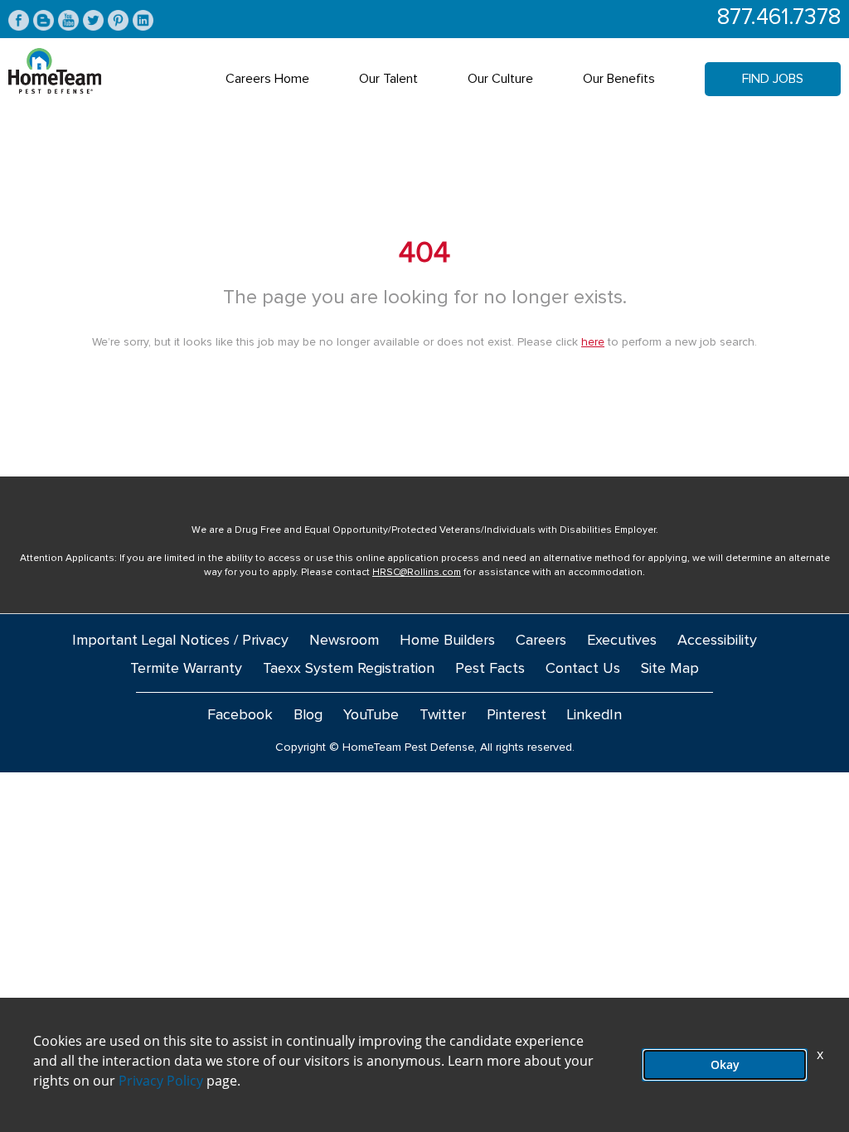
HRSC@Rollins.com (416, 573)
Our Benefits (619, 78)
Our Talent (388, 78)
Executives (622, 640)
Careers (541, 640)
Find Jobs (772, 78)
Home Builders (447, 640)
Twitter (443, 715)
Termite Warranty (186, 668)
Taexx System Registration (348, 668)
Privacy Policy (161, 1081)
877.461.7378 (779, 18)
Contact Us (583, 668)
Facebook (240, 715)
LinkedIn (594, 715)
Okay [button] (725, 1064)
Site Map (670, 668)
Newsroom (344, 640)
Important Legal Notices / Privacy (180, 640)
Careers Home (267, 78)
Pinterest (516, 715)
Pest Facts (490, 668)
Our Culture (500, 78)
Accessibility (717, 640)
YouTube (371, 715)
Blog (308, 715)
